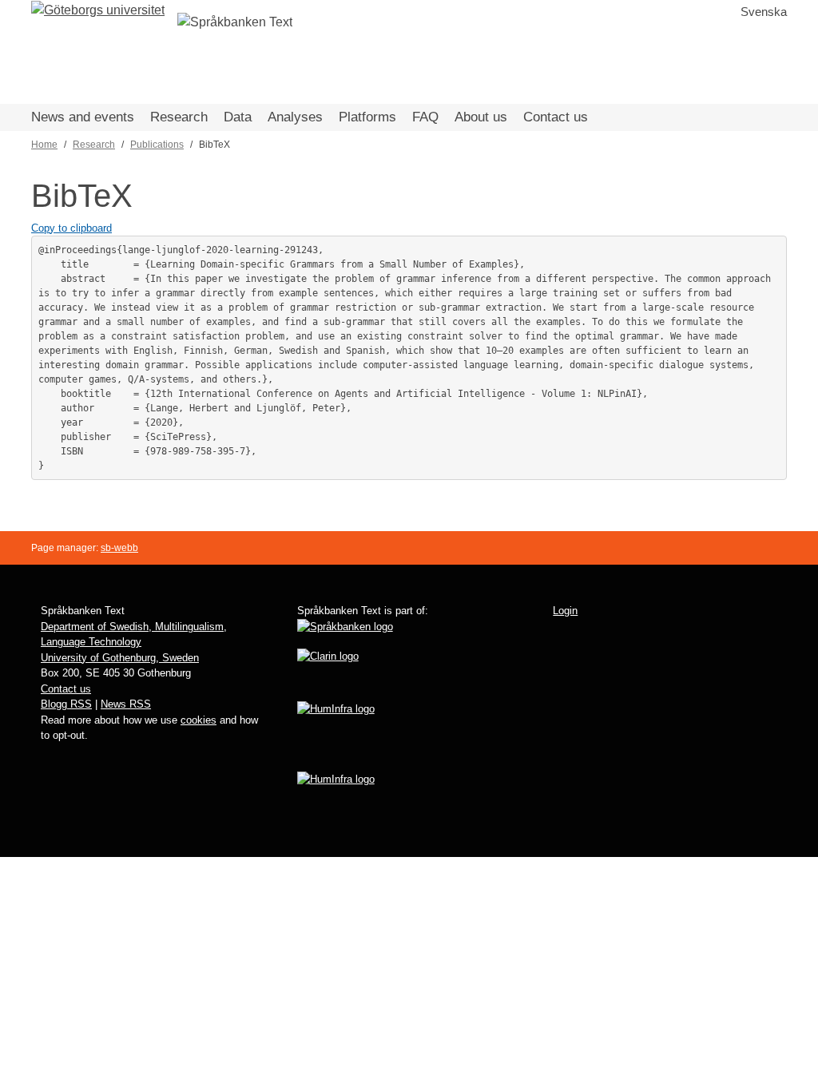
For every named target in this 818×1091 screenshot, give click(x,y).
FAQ (425, 117)
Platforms (367, 117)
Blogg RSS (66, 704)
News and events (82, 117)
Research (179, 117)
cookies (198, 720)
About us (481, 117)
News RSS (126, 704)
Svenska (764, 11)
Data (238, 117)
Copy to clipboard (71, 228)
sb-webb (119, 547)
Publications (157, 144)
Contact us (555, 117)
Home (44, 144)
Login (565, 611)
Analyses (295, 117)
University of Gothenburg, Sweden (120, 658)
